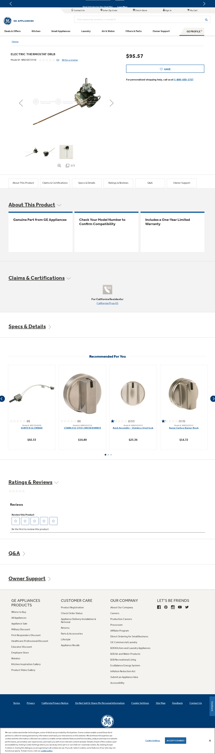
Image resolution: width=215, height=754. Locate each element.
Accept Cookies (175, 740)
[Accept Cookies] (210, 740)
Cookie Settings (152, 740)
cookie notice (46, 751)
